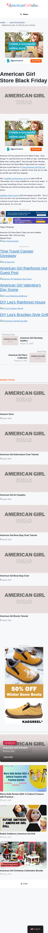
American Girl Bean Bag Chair (14, 576)
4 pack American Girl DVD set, (33, 167)
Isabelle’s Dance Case (9, 195)
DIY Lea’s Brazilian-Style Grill (24, 315)
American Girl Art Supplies (13, 495)
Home (2, 23)
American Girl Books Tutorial (14, 616)
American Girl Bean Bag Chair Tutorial (18, 535)
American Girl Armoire (15, 748)
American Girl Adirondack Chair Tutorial (19, 454)
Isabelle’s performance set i (15, 178)
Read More (8, 757)
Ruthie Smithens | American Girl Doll (17, 834)
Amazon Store (7, 414)
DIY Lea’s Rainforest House (22, 302)
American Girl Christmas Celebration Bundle (21, 871)
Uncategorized (17, 23)
